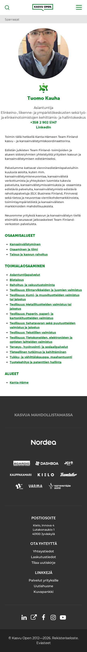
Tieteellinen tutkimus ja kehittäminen (38, 352)
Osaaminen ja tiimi (24, 249)
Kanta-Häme (19, 382)
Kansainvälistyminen (25, 244)
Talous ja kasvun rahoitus (29, 254)
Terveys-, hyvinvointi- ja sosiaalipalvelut (39, 347)
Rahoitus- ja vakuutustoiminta (32, 285)
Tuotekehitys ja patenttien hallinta (36, 362)
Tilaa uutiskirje (43, 563)
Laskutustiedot (43, 557)
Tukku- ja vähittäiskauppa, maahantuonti (41, 357)
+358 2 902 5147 (43, 122)
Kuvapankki (43, 592)
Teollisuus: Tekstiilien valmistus (33, 332)
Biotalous (17, 280)
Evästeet (43, 643)
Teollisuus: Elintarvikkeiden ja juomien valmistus (46, 290)
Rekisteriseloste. (65, 638)
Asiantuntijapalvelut (25, 275)
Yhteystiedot (43, 551)
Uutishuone (43, 586)
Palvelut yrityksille (43, 580)
